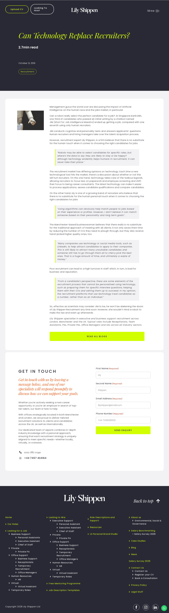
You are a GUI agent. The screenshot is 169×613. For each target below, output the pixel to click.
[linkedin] (155, 607)
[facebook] (136, 607)
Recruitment (27, 71)
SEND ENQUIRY (123, 430)
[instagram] (146, 607)
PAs (64, 324)
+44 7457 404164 (35, 458)
